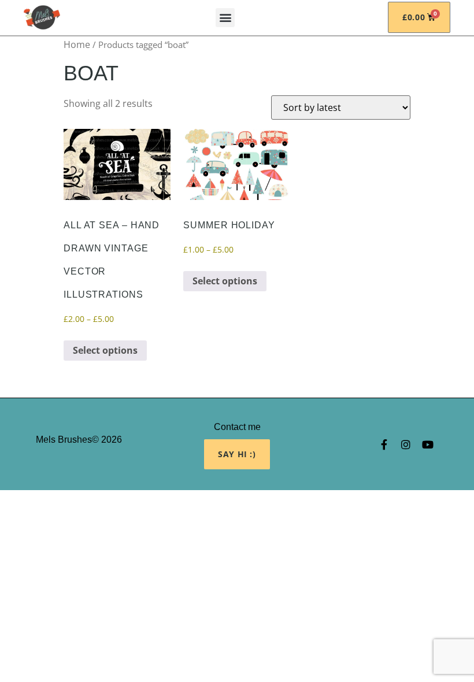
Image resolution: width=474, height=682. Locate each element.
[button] (225, 17)
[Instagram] (406, 444)
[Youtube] (428, 444)
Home (77, 44)
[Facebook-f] (384, 444)
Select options (105, 350)
